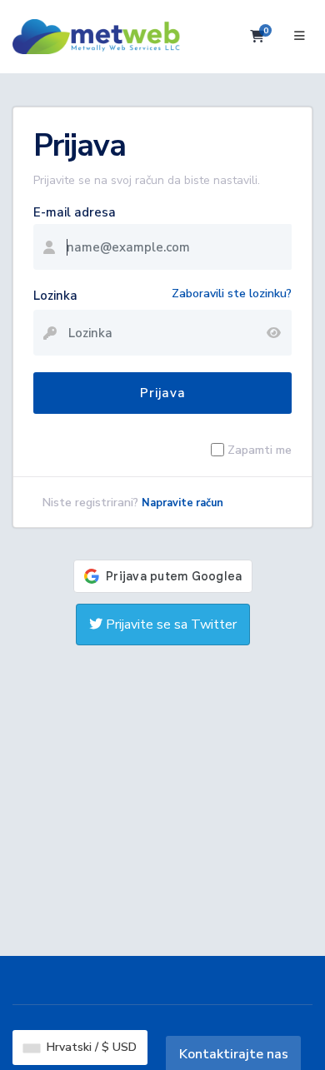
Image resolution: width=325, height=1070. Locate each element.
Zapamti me (260, 450)
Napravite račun (182, 502)
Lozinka (55, 295)
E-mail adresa (74, 212)
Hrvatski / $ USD (90, 1047)
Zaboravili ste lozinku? (232, 293)
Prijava (163, 393)
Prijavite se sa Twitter (169, 624)
